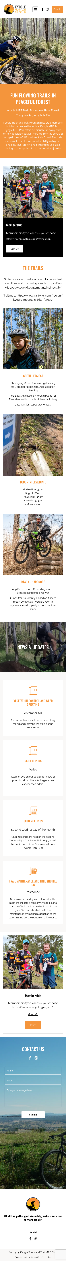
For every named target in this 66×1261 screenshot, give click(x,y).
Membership (14, 224)
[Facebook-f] (43, 9)
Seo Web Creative (41, 1257)
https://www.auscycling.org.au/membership (28, 239)
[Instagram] (47, 9)
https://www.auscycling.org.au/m (34, 1007)
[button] (35, 9)
